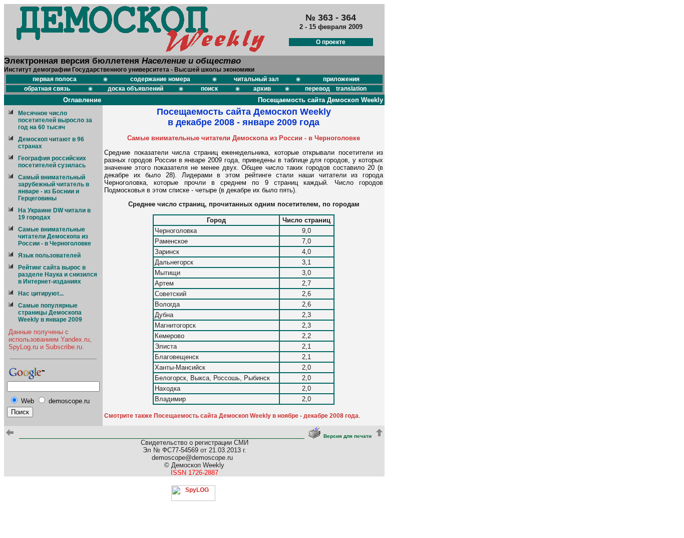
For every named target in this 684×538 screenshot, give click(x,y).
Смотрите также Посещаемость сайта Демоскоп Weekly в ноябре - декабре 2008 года (231, 415)
